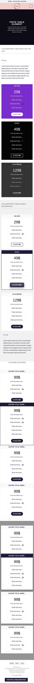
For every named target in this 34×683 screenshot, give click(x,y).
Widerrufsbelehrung (17, 671)
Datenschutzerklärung (17, 670)
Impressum (16, 667)
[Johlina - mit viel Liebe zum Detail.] (17, 6)
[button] (2, 6)
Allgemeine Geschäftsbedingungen (17, 668)
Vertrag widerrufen (17, 672)
